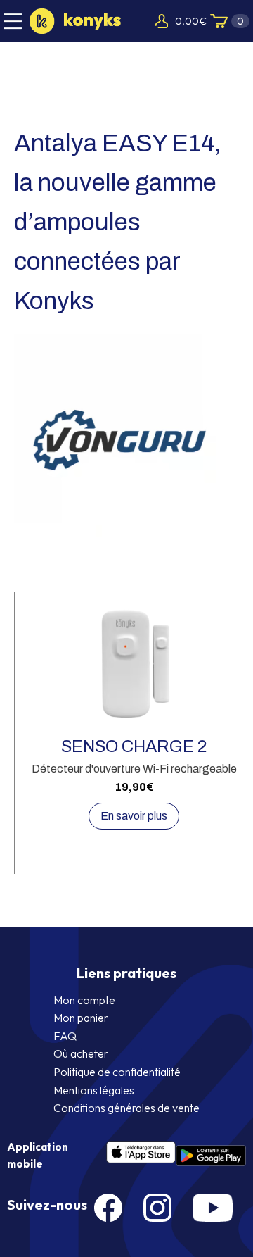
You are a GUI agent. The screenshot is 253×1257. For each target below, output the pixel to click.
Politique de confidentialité (117, 1072)
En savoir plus (133, 816)
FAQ (65, 1036)
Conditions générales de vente (126, 1108)
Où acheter (80, 1053)
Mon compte (84, 1000)
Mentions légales (93, 1090)
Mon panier (80, 1018)
